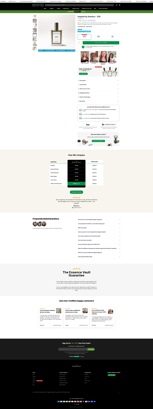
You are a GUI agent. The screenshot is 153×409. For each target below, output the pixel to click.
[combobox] (79, 5)
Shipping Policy (62, 378)
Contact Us (87, 376)
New (95, 8)
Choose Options (76, 192)
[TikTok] (74, 404)
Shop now (83, 73)
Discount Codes (62, 380)
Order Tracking (62, 374)
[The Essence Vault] (38, 5)
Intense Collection (86, 8)
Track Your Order (103, 8)
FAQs (86, 382)
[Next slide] (73, 33)
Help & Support (62, 384)
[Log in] (116, 5)
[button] (101, 42)
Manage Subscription (63, 382)
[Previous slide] (40, 33)
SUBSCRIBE (91, 349)
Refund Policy (62, 376)
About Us (86, 374)
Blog (85, 378)
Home (34, 378)
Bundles (34, 380)
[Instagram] (76, 404)
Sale (33, 382)
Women (51, 8)
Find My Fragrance (98, 140)
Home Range (66, 8)
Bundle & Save (75, 8)
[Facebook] (78, 404)
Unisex (58, 8)
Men (45, 8)
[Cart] (119, 5)
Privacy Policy (87, 380)
